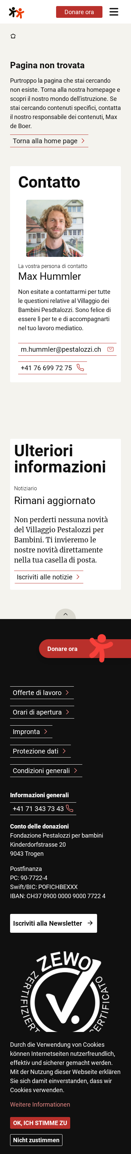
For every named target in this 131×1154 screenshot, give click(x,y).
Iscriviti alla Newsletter (47, 923)
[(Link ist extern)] (65, 1003)
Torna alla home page (45, 141)
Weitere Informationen (40, 1104)
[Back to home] (22, 12)
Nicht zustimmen (36, 1140)
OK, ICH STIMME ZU (40, 1122)
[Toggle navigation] (113, 12)
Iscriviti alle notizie (45, 577)
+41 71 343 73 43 (38, 809)
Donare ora (62, 648)
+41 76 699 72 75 (46, 368)
